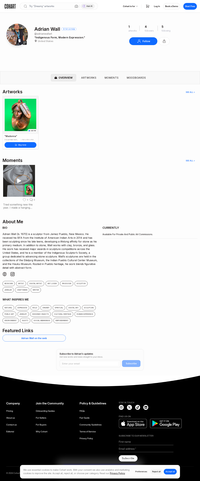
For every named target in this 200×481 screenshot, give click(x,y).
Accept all (170, 471)
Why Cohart (41, 431)
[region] (100, 124)
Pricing (9, 411)
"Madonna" (11, 136)
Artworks (88, 77)
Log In (157, 6)
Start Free (190, 6)
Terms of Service (88, 431)
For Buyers (41, 424)
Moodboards (136, 77)
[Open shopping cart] (148, 6)
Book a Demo (171, 6)
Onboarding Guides (45, 411)
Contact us (11, 424)
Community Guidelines (91, 424)
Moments (112, 77)
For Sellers (41, 417)
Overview (66, 77)
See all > (190, 92)
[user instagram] (4, 274)
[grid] (100, 339)
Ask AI (89, 6)
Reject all (156, 471)
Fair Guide (85, 417)
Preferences (141, 471)
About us (10, 417)
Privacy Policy (86, 438)
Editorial (10, 431)
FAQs (82, 411)
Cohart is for (129, 6)
